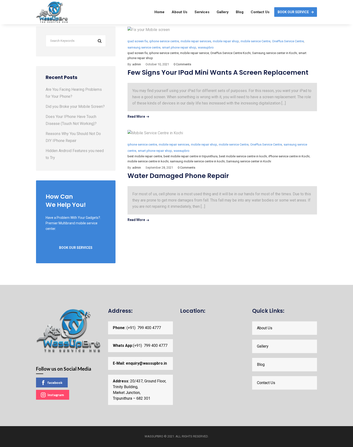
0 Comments (182, 64)
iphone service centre (164, 41)
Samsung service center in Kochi (274, 53)
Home (159, 12)
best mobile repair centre (145, 156)
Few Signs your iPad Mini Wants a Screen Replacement (218, 72)
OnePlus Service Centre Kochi (230, 53)
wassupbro (206, 47)
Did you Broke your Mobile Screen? (75, 106)
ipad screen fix (138, 41)
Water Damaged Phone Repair (178, 175)
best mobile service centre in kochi (243, 156)
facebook (55, 382)
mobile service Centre (255, 41)
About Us (179, 12)
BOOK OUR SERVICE (293, 12)
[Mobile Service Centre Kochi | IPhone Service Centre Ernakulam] (52, 12)
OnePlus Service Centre (288, 41)
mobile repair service (194, 53)
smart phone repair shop (179, 47)
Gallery (223, 12)
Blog (239, 12)
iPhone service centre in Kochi (289, 156)
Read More (136, 116)
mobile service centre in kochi (148, 161)
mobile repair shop (226, 41)
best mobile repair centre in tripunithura (191, 156)
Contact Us (260, 12)
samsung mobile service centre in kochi (197, 161)
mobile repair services (196, 41)
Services (202, 12)
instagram (56, 395)
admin (136, 64)
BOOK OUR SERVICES (75, 248)
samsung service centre (144, 47)
